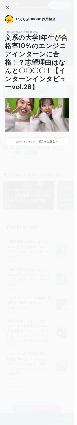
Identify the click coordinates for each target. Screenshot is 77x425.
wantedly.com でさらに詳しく (37, 141)
